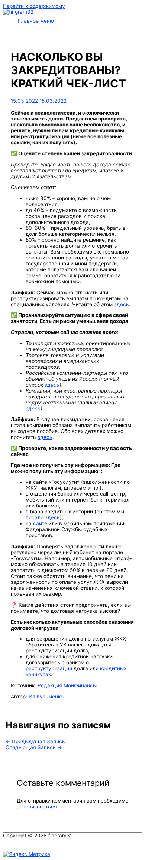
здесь (121, 304)
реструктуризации (49, 668)
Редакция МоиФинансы (67, 685)
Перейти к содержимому (34, 6)
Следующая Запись (34, 747)
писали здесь (43, 517)
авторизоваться (37, 807)
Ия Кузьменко (46, 696)
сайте (40, 523)
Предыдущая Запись (35, 741)
